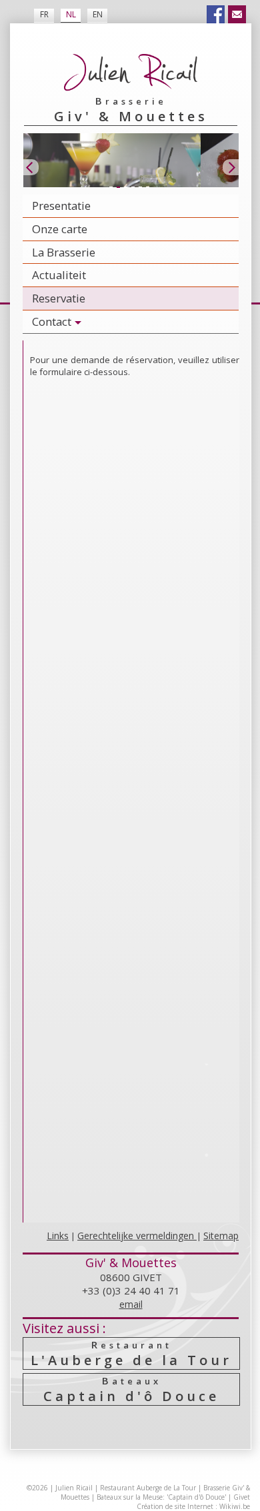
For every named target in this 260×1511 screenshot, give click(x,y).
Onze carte (59, 229)
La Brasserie (63, 252)
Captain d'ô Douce (131, 1389)
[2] (118, 188)
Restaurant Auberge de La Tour (148, 1487)
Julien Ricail (74, 1487)
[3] (125, 188)
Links (58, 1235)
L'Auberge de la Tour (131, 1353)
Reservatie (58, 298)
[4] (133, 188)
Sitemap (221, 1235)
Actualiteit (59, 274)
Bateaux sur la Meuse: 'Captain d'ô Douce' (161, 1497)
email (131, 1304)
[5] (140, 188)
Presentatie (61, 205)
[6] (147, 188)
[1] (111, 188)
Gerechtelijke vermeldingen (137, 1235)
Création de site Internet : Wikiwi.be (193, 1506)
